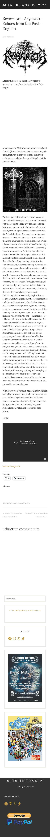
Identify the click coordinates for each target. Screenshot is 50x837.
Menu (44, 4)
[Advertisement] (25, 118)
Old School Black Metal (16, 503)
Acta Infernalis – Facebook (25, 610)
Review (27, 503)
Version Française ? (11, 466)
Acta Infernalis (19, 5)
